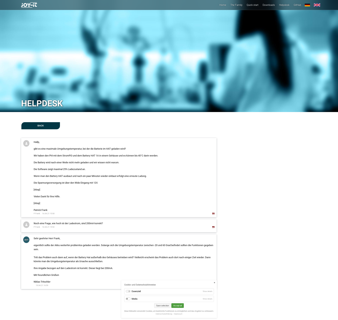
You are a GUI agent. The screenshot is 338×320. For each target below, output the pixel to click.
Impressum (178, 314)
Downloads (269, 4)
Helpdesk (284, 4)
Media (134, 299)
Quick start (252, 4)
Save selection (162, 305)
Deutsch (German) (307, 5)
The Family (236, 4)
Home (222, 4)
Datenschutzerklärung (164, 314)
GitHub (297, 4)
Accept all (177, 305)
